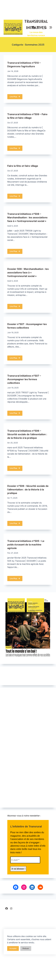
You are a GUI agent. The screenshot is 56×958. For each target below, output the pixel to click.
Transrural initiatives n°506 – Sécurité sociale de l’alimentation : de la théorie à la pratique (27, 434)
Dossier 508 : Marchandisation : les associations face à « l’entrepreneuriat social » (28, 272)
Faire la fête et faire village (22, 165)
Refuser (26, 948)
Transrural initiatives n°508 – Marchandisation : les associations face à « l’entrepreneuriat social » (27, 217)
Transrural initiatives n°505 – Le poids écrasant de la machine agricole (25, 544)
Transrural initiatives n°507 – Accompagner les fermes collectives (24, 379)
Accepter (13, 948)
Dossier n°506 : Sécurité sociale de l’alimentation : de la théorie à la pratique (28, 489)
